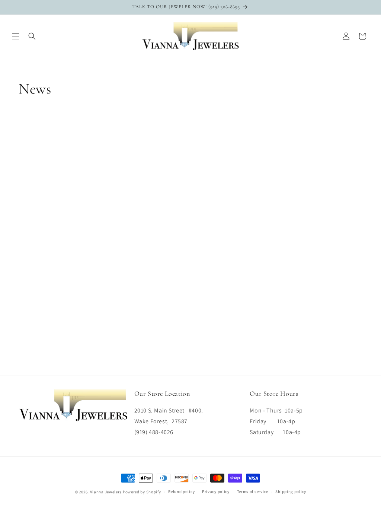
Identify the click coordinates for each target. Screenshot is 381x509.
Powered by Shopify (142, 491)
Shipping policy (290, 491)
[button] (15, 36)
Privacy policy (216, 491)
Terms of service (252, 491)
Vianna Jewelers (106, 491)
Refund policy (181, 491)
